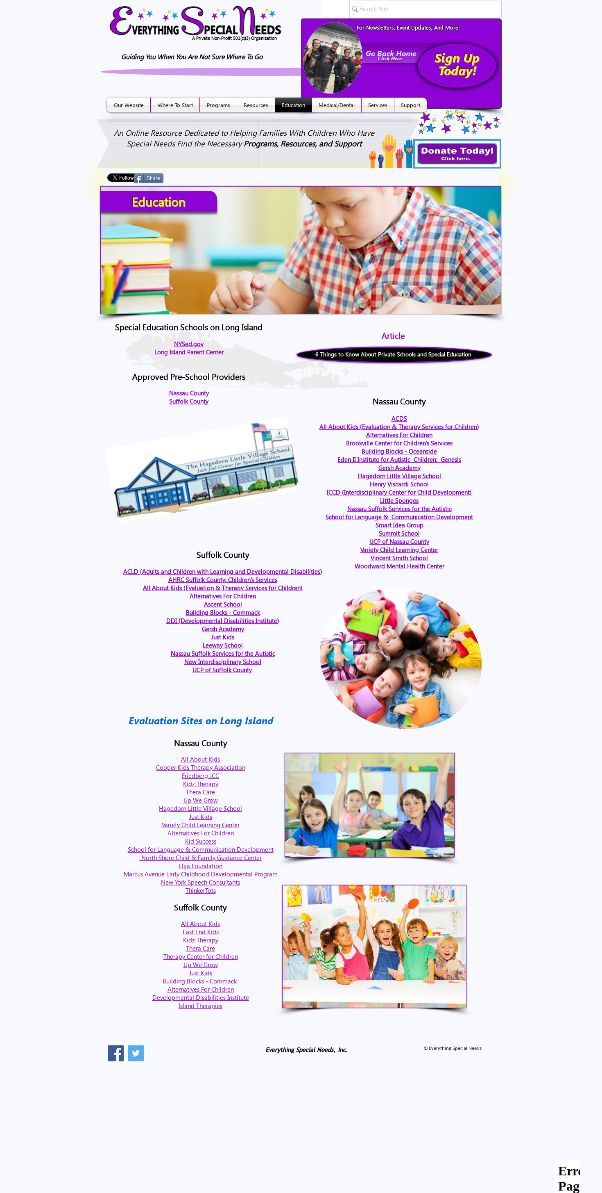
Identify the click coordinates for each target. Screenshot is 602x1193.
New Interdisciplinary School (222, 661)
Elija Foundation (200, 866)
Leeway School (223, 645)
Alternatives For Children (399, 435)
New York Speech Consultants (200, 882)
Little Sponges (399, 500)
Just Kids (222, 637)
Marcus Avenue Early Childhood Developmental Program (201, 874)
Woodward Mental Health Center (399, 566)
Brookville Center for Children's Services (399, 443)
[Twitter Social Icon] (136, 1053)
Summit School (399, 533)
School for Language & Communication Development (399, 517)
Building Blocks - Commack (223, 612)
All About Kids (200, 759)
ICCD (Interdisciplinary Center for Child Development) (399, 492)
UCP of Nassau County (399, 541)
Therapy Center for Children (200, 956)
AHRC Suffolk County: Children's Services (222, 579)
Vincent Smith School (399, 558)
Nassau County (189, 393)
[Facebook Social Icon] (116, 1053)
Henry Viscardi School (399, 484)
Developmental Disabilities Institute (200, 997)
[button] (128, 105)
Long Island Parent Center (189, 352)
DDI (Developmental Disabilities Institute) (222, 620)
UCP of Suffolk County (222, 670)
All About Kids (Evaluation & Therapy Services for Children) (399, 426)
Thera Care (200, 792)
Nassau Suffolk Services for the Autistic (399, 508)
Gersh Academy (399, 467)
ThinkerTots (201, 890)
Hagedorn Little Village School (399, 476)
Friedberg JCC (200, 775)
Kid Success (200, 841)
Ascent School (223, 604)
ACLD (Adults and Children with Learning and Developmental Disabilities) (222, 571)
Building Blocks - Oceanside (399, 451)
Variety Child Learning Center (399, 549)
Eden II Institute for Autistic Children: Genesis (399, 459)
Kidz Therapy (200, 784)
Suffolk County (188, 401)
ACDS (399, 418)
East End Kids (201, 932)
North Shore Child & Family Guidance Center (201, 857)
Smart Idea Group (399, 525)
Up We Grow (200, 800)
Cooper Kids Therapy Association (200, 767)
